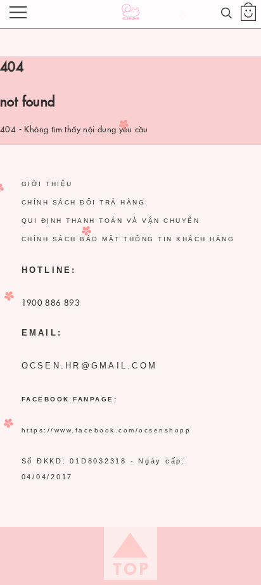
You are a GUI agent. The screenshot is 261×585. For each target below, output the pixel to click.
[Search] (226, 11)
